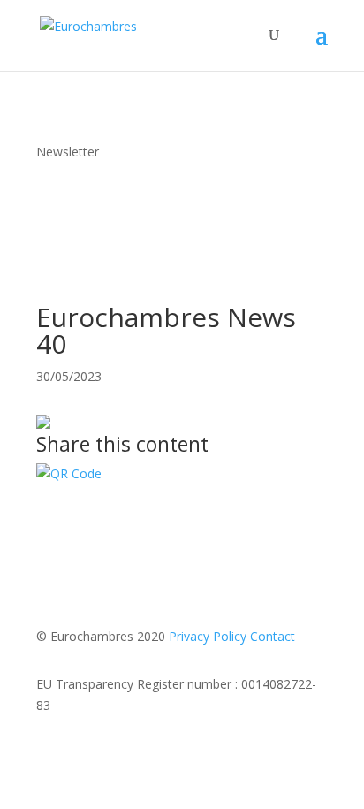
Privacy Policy (207, 636)
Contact (272, 636)
